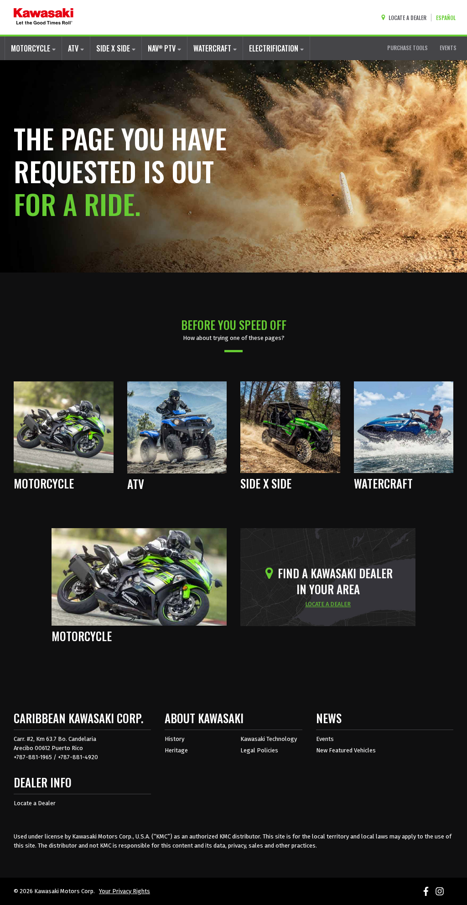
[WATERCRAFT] (404, 426)
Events (325, 738)
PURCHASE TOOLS (407, 47)
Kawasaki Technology (268, 738)
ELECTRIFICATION (274, 48)
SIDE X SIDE (114, 48)
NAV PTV (162, 48)
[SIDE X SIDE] (290, 426)
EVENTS (448, 47)
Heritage (176, 750)
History (174, 738)
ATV (74, 48)
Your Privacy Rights (124, 891)
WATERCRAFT (213, 48)
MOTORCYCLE (31, 48)
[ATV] (177, 426)
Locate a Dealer (35, 803)
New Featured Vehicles (346, 750)
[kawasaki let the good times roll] (43, 17)
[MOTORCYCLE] (64, 426)
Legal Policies (259, 750)
